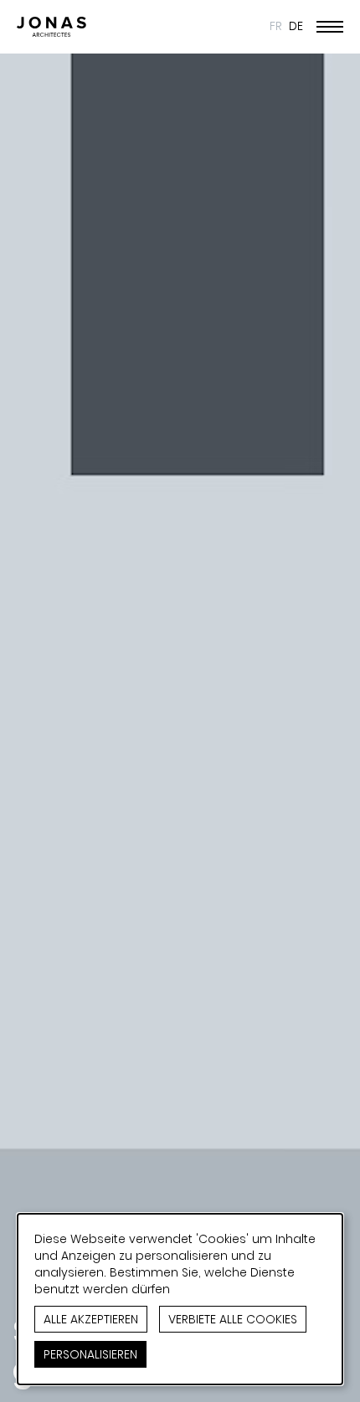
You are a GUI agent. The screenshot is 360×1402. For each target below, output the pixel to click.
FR (276, 25)
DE (296, 25)
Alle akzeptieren (91, 1319)
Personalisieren (90, 1354)
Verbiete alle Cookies (232, 1319)
